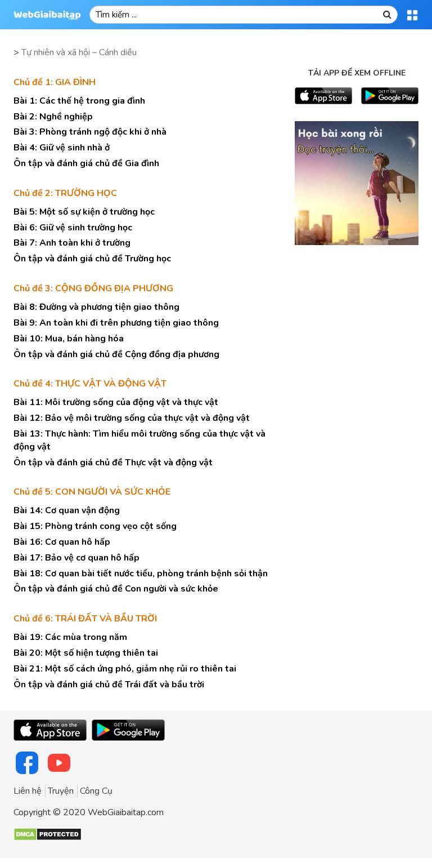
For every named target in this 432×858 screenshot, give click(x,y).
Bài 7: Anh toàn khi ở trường (72, 243)
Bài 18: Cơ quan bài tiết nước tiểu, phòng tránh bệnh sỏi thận (141, 573)
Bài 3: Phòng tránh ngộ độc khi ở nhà (90, 132)
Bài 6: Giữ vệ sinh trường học (73, 227)
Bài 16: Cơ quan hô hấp (62, 542)
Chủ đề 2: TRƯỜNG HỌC (65, 193)
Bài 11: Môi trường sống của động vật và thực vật (116, 402)
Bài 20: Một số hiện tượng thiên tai (86, 653)
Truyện (61, 791)
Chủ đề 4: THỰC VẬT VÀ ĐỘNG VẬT (90, 383)
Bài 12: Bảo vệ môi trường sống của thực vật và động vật (132, 418)
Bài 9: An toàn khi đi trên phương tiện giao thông (116, 323)
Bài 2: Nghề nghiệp (53, 116)
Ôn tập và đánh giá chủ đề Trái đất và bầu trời (109, 684)
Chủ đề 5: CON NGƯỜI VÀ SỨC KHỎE (92, 492)
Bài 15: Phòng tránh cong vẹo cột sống (95, 526)
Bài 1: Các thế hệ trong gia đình (79, 101)
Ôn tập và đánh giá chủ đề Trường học (92, 258)
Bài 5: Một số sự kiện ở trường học (84, 212)
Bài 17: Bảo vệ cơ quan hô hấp (77, 558)
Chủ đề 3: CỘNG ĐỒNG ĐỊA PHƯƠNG (93, 288)
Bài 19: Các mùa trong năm (70, 637)
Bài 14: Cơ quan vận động (67, 510)
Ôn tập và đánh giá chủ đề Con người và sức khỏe (116, 589)
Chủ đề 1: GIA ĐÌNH (55, 82)
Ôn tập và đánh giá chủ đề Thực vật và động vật (113, 462)
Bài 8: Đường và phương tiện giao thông (96, 307)
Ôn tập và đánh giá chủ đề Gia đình (86, 163)
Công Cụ (96, 791)
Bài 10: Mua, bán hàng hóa (69, 338)
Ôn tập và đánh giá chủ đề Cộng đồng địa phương (116, 354)
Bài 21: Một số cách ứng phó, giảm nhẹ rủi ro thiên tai (125, 669)
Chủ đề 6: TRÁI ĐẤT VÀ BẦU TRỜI (85, 618)
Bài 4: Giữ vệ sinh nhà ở (62, 147)
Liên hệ (28, 791)
